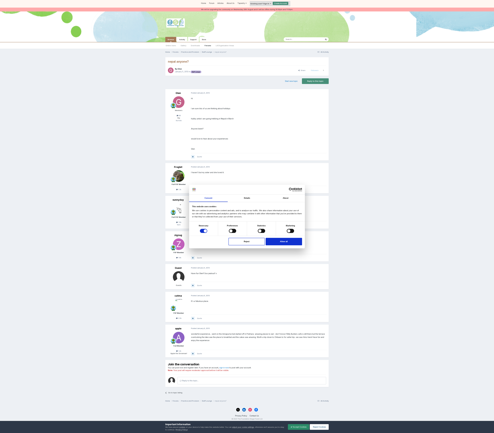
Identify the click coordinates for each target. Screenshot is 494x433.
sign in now (224, 368)
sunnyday (178, 199)
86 (179, 115)
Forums (208, 45)
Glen (180, 69)
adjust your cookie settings (243, 427)
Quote (199, 157)
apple (178, 328)
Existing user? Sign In (260, 4)
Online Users (171, 45)
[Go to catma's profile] (178, 305)
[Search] (326, 39)
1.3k (179, 189)
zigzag (178, 235)
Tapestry (241, 3)
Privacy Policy (241, 416)
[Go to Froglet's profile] (178, 176)
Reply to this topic (315, 81)
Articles (220, 3)
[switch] (232, 231)
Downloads (195, 45)
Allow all (284, 241)
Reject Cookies (319, 427)
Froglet (178, 167)
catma (178, 295)
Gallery (183, 45)
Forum (211, 3)
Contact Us (254, 416)
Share (302, 70)
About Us (230, 3)
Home (203, 3)
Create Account (280, 3)
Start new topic (291, 81)
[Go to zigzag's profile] (178, 244)
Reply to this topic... (190, 381)
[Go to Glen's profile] (171, 70)
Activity (182, 39)
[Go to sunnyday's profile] (178, 209)
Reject (246, 241)
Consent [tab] (208, 198)
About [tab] (285, 198)
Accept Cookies (299, 427)
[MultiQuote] (193, 157)
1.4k (179, 351)
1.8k (179, 258)
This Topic (315, 39)
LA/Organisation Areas (225, 45)
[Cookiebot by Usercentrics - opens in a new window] (291, 189)
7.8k (179, 222)
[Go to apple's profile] (178, 337)
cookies (182, 427)
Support (193, 39)
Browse (171, 39)
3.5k (180, 318)
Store (204, 39)
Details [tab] (247, 198)
